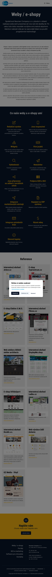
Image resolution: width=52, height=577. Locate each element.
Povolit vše (15, 293)
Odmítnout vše (24, 293)
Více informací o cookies (18, 289)
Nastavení (33, 293)
